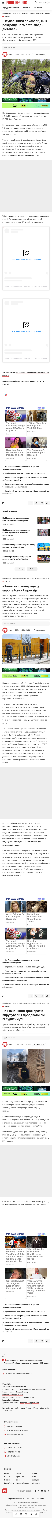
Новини (7, 16)
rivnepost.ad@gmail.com (29, 1402)
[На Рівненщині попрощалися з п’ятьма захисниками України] (43, 520)
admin (11, 54)
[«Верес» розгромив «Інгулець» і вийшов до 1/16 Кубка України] (43, 559)
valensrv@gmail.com (40, 1389)
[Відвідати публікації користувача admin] (4, 54)
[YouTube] (42, 1490)
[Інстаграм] (45, 1490)
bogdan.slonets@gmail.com (12, 1394)
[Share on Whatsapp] (26, 1514)
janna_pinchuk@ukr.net (11, 1400)
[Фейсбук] (35, 1490)
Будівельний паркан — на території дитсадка (25, 473)
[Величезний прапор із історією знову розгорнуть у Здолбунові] (43, 547)
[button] (4, 2)
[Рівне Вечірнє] (20, 2)
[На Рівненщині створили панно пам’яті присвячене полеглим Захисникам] (43, 532)
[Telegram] (48, 1490)
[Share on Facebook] (15, 1514)
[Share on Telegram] (31, 1514)
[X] (38, 1490)
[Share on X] (20, 1514)
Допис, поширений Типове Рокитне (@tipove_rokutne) (26, 286)
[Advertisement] (26, 186)
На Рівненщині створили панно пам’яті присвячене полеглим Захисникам (16, 532)
